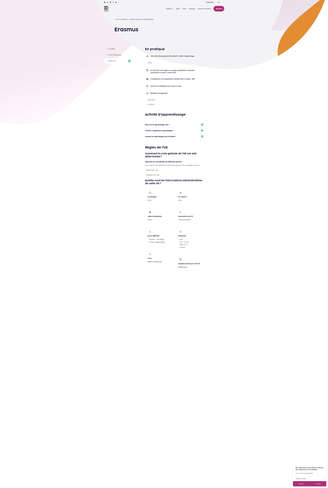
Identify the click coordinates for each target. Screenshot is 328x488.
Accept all (318, 484)
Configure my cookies (301, 479)
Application (219, 9)
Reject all (301, 484)
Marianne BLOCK (160, 242)
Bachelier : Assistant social (155, 261)
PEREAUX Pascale (182, 267)
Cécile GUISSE (160, 239)
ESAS (193, 79)
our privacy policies (308, 473)
